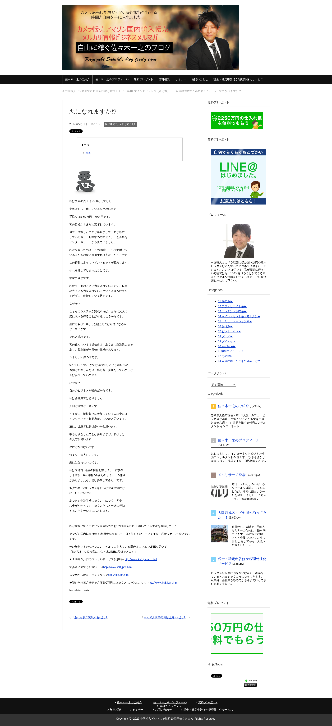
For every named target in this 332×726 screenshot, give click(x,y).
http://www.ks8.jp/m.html (163, 582)
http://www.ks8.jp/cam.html (141, 559)
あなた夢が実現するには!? (90, 617)
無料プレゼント (143, 79)
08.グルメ (224, 336)
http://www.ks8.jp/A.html (117, 567)
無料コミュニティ (171, 706)
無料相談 (164, 79)
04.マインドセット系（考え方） (238, 316)
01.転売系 (224, 301)
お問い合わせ (199, 79)
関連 (88, 153)
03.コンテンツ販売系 (231, 311)
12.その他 (224, 356)
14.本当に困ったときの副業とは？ (239, 361)
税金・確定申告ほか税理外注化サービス (238, 79)
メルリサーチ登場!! (233, 475)
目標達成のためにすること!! (120, 124)
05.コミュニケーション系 (233, 321)
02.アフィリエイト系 (231, 306)
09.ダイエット (227, 341)
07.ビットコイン (228, 331)
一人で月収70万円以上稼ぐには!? (164, 617)
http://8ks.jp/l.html (118, 574)
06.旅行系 (224, 326)
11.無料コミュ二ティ (230, 351)
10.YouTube (225, 346)
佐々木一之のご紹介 (77, 79)
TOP (93, 91)
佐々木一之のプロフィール (111, 79)
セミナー (180, 79)
